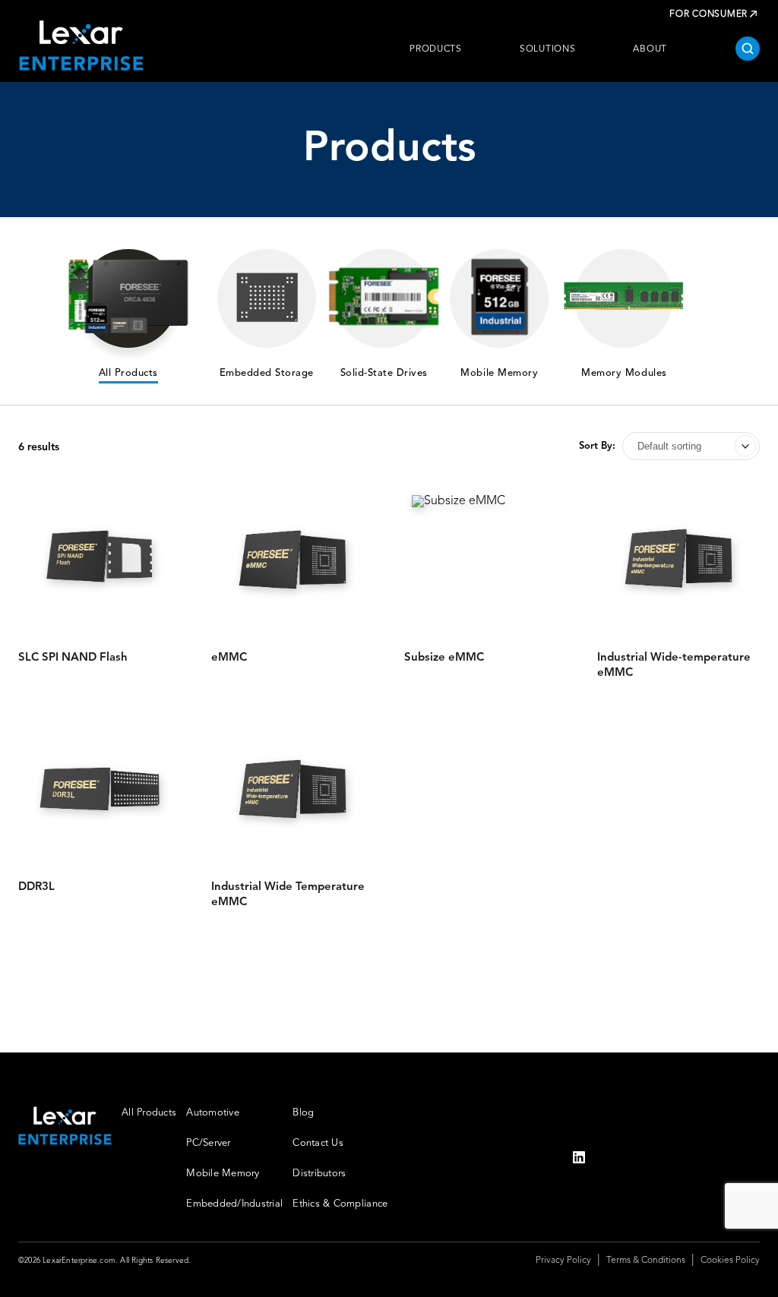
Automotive (212, 1113)
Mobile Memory (222, 1174)
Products (436, 49)
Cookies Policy (730, 1260)
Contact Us (318, 1143)
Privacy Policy (563, 1260)
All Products (149, 1113)
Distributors (319, 1174)
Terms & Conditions (645, 1260)
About (650, 49)
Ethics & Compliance (340, 1204)
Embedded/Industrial (234, 1204)
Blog (303, 1113)
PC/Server (208, 1143)
